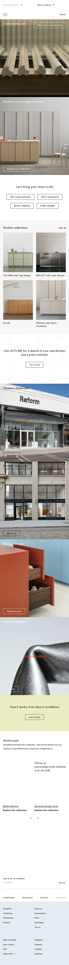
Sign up (62, 882)
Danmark (44, 897)
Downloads (38, 922)
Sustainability (40, 913)
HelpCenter (8, 953)
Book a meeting (22, 205)
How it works (8, 944)
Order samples (47, 205)
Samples (6, 922)
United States (9, 897)
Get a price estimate (20, 196)
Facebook (38, 953)
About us (38, 908)
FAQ (5, 949)
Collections (8, 913)
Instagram (38, 939)
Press (36, 917)
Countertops (8, 917)
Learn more (34, 717)
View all (62, 227)
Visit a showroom (50, 196)
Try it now (34, 364)
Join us (37, 927)
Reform (63, 14)
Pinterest (38, 944)
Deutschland (27, 897)
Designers (7, 908)
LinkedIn (38, 949)
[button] (18, 784)
